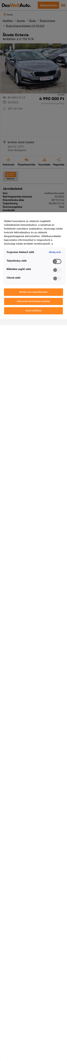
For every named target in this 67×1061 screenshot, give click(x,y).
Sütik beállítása (33, 311)
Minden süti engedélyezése (33, 292)
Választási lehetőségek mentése (33, 301)
